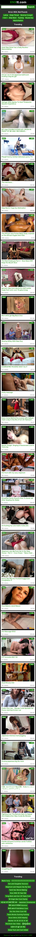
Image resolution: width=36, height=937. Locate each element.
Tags (11, 935)
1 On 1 (5, 18)
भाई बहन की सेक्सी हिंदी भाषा (9, 902)
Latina (6, 15)
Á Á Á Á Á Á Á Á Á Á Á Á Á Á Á (23, 881)
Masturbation (18, 20)
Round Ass (29, 18)
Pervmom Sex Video (13, 924)
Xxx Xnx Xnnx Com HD (18, 911)
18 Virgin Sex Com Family (18, 899)
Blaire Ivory (6, 881)
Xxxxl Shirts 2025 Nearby (18, 918)
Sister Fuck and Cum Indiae (18, 930)
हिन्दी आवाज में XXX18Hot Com (18, 908)
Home (6, 935)
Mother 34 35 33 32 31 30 (18, 921)
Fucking (21, 18)
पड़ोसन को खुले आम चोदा (18, 927)
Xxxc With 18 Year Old (18, 893)
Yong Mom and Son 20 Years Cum (18, 896)
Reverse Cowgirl (26, 15)
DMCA (17, 935)
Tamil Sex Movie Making (18, 890)
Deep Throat (14, 15)
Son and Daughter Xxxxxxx (18, 884)
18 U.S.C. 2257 (26, 935)
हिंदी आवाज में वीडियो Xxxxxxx (18, 905)
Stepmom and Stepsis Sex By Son (18, 887)
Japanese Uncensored (27, 902)
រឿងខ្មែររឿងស (26, 924)
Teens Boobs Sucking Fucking (18, 914)
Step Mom (12, 18)
